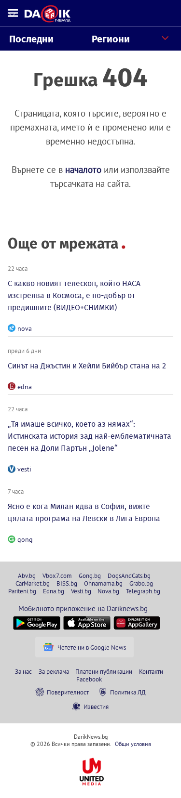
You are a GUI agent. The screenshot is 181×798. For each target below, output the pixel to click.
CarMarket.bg (32, 583)
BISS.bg (66, 583)
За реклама (54, 671)
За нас (23, 671)
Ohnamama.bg (103, 583)
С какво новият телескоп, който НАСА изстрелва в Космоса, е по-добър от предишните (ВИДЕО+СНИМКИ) (74, 295)
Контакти (151, 671)
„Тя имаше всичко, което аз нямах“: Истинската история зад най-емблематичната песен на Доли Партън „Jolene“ (89, 436)
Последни (31, 39)
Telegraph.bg (143, 591)
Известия (96, 706)
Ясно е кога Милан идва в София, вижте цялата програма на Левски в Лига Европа (84, 512)
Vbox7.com (57, 575)
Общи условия (133, 743)
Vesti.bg (81, 591)
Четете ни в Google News (91, 647)
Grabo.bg (141, 583)
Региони (111, 39)
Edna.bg (53, 591)
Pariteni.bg (22, 591)
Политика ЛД (128, 692)
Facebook (89, 679)
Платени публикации (103, 671)
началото (83, 169)
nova (24, 328)
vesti (24, 469)
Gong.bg (90, 575)
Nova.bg (108, 591)
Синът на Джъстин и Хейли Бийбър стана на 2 (87, 365)
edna (24, 386)
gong (25, 539)
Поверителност (68, 692)
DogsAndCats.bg (129, 575)
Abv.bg (27, 575)
